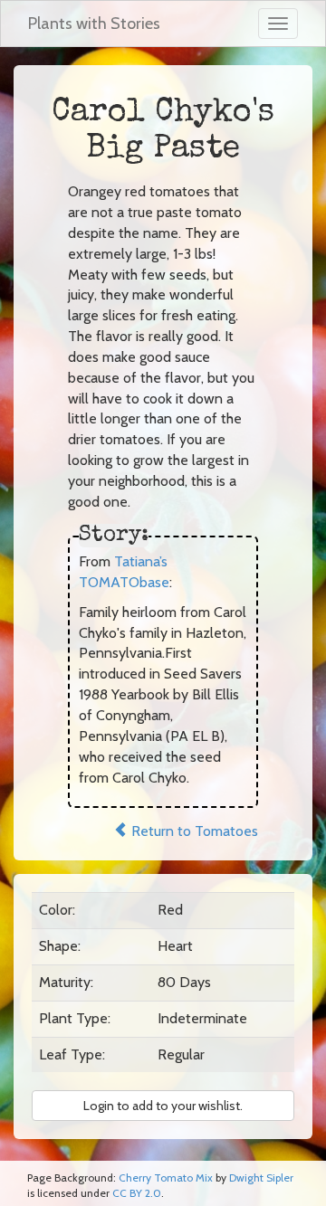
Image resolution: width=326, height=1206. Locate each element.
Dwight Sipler (261, 1177)
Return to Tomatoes (193, 831)
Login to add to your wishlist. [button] (163, 1105)
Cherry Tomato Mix (166, 1177)
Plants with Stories (94, 23)
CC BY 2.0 (136, 1193)
